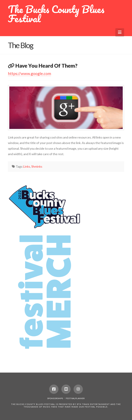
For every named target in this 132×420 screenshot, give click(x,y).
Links (26, 166)
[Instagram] (78, 389)
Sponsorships (55, 398)
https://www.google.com (29, 73)
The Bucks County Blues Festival (56, 13)
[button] (119, 32)
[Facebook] (53, 389)
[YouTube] (66, 389)
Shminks (36, 166)
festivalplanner (75, 398)
